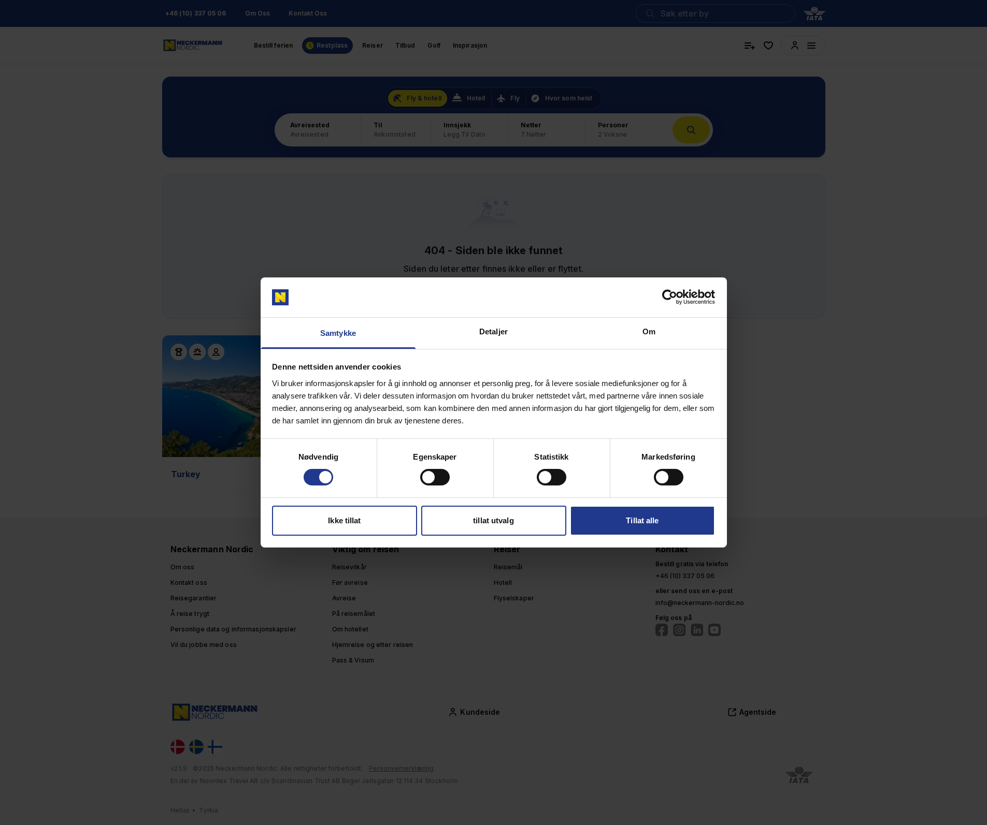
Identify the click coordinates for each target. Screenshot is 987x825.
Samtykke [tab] (338, 333)
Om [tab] (648, 331)
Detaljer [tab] (493, 331)
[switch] (435, 477)
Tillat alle (642, 520)
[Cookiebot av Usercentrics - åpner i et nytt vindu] (669, 297)
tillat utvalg (493, 520)
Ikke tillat (344, 520)
